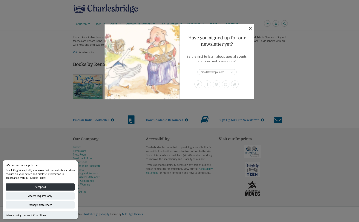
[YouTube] (235, 84)
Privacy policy (13, 215)
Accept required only (40, 195)
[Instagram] (225, 84)
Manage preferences (40, 204)
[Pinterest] (216, 84)
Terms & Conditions (34, 215)
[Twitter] (198, 84)
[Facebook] (207, 84)
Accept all (40, 186)
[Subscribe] (232, 72)
